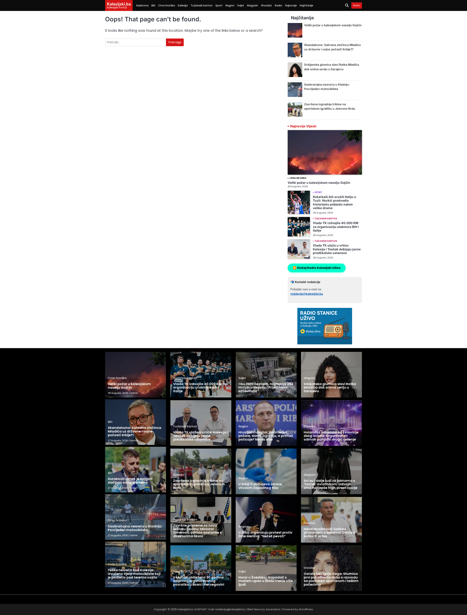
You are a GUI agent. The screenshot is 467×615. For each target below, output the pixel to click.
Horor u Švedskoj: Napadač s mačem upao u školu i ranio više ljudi (265, 581)
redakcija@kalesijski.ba (306, 293)
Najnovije (291, 5)
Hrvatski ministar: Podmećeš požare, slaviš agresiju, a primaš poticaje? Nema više (265, 436)
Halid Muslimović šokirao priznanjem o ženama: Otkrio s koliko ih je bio (329, 533)
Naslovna (142, 5)
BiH (153, 5)
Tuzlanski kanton (202, 5)
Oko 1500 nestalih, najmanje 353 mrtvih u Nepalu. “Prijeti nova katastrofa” (265, 387)
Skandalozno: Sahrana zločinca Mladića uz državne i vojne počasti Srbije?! (134, 431)
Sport (219, 5)
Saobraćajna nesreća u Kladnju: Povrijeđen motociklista (135, 528)
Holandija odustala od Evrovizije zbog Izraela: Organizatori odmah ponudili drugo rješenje (331, 436)
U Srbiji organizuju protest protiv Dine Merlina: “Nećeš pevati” (265, 534)
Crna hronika (166, 5)
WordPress (306, 609)
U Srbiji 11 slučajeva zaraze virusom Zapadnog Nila (260, 486)
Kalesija (183, 5)
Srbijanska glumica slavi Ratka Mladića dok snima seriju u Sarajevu (330, 387)
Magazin (252, 5)
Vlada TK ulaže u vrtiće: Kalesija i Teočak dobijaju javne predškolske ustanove (337, 249)
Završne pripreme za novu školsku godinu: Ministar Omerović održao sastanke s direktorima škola (197, 530)
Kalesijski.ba (119, 3)
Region (229, 5)
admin (134, 393)
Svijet (240, 5)
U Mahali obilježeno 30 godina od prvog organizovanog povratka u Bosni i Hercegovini (198, 581)
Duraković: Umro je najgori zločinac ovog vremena (130, 480)
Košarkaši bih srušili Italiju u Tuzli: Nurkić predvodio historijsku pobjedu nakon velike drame (334, 202)
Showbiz (266, 5)
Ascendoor (273, 609)
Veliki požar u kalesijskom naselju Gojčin (333, 25)
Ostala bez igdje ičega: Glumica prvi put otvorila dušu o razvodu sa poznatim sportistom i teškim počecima (331, 579)
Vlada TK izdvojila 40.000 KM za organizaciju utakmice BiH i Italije (336, 226)
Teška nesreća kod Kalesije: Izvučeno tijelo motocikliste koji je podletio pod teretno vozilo (134, 574)
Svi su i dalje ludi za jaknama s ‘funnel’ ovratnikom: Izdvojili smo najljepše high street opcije (330, 484)
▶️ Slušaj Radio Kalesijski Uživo (317, 268)
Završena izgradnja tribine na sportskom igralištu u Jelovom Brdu (199, 484)
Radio (278, 5)
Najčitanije (306, 5)
